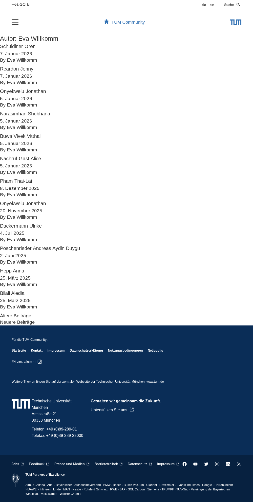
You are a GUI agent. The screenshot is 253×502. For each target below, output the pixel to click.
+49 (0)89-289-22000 (64, 435)
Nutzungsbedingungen (125, 350)
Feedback (36, 464)
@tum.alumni (24, 361)
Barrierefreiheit (106, 464)
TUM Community (128, 22)
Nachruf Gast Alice (20, 158)
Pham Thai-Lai (16, 181)
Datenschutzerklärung (86, 350)
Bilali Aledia (12, 293)
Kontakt (36, 350)
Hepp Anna (12, 270)
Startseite (19, 350)
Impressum (56, 350)
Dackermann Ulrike (21, 226)
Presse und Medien (69, 464)
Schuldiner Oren (18, 46)
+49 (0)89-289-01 (61, 429)
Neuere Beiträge (17, 322)
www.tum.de (155, 381)
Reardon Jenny (16, 69)
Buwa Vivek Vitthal (20, 136)
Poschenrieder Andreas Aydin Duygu (40, 248)
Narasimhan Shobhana (25, 113)
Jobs (15, 464)
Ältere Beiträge (15, 315)
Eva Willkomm (22, 60)
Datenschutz (137, 464)
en (212, 5)
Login (23, 5)
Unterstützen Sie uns (109, 410)
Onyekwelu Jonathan (23, 91)
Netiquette (155, 350)
